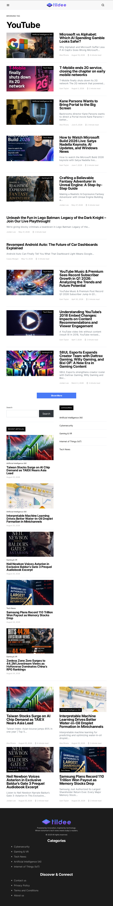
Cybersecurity (66, 425)
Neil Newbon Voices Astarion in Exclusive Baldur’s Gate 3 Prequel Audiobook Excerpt (29, 567)
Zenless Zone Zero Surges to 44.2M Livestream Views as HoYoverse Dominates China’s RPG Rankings (26, 665)
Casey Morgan (12, 259)
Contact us (20, 880)
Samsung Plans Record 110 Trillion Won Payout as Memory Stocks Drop (29, 615)
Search (9, 407)
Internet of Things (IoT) (70, 441)
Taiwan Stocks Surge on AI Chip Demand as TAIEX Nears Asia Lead (28, 470)
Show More (56, 395)
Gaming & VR (47, 178)
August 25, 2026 (13, 477)
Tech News (47, 68)
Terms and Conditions (26, 890)
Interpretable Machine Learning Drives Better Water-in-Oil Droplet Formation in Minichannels (29, 518)
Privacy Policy (22, 885)
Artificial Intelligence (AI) (42, 34)
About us (19, 895)
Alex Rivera (64, 55)
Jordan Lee (64, 205)
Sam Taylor (64, 88)
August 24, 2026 (13, 622)
